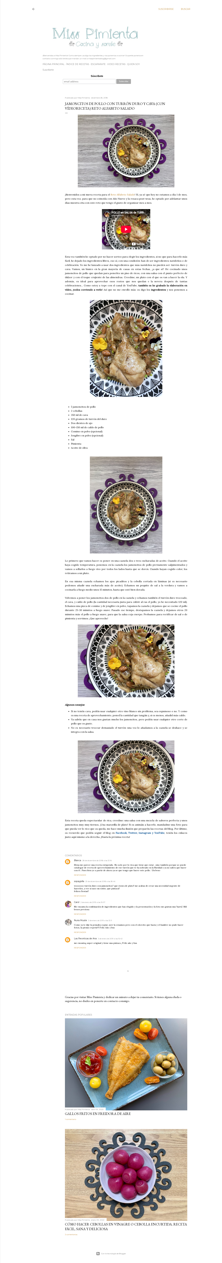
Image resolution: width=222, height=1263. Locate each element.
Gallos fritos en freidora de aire (98, 1113)
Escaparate (98, 64)
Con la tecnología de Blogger (113, 1253)
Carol (76, 902)
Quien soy (133, 64)
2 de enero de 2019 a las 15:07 (92, 902)
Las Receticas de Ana (85, 938)
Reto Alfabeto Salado (123, 194)
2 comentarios (71, 1234)
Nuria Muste (80, 920)
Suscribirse (166, 9)
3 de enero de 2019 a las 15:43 (110, 938)
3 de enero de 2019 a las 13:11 (100, 920)
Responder (80, 875)
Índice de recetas (77, 64)
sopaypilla (79, 881)
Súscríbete (97, 76)
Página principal (53, 64)
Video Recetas (116, 64)
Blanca (77, 860)
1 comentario (70, 1119)
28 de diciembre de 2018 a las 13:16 (97, 860)
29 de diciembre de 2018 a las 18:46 (100, 881)
